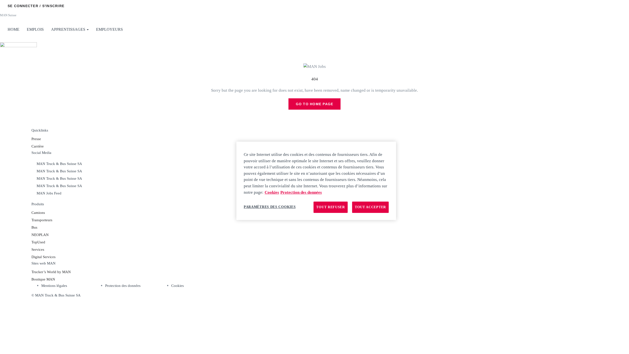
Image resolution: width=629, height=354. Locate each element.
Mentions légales (54, 286)
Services (37, 249)
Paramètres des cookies (270, 207)
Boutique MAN (43, 279)
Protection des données (123, 286)
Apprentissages (68, 29)
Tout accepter (370, 207)
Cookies (177, 286)
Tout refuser (330, 207)
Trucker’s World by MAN (51, 272)
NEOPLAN (40, 235)
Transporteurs (41, 220)
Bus (34, 227)
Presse (36, 139)
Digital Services (43, 257)
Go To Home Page (314, 104)
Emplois (35, 29)
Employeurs (109, 29)
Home (13, 29)
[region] (316, 181)
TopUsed (38, 242)
